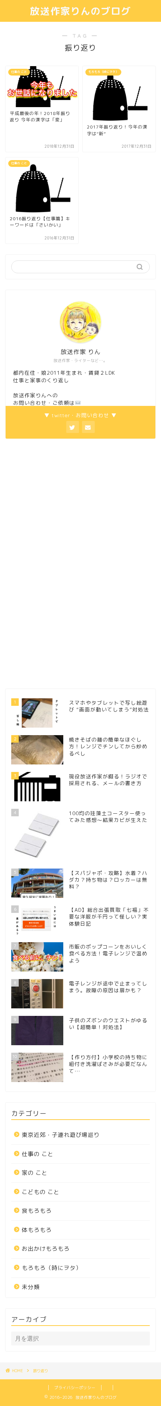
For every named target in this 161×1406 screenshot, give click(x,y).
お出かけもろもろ (46, 1249)
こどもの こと (41, 1192)
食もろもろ (37, 1211)
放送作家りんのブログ (80, 11)
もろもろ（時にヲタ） (52, 1268)
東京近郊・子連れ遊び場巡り (61, 1135)
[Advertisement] (62, 562)
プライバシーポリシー (74, 1387)
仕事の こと (38, 1154)
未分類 (31, 1287)
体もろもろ (37, 1230)
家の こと (35, 1173)
